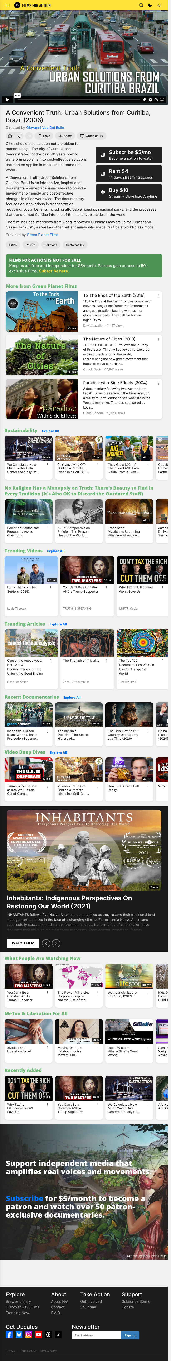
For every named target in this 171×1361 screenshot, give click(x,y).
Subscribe (24, 1198)
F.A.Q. (56, 1313)
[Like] (9, 136)
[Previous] (46, 943)
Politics (30, 245)
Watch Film (23, 943)
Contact (57, 1307)
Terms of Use (28, 1350)
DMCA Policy (49, 1350)
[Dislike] (20, 136)
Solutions (51, 245)
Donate (128, 1307)
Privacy (10, 1350)
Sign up (130, 1335)
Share (68, 136)
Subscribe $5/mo (136, 1301)
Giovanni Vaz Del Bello (45, 127)
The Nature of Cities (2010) (109, 339)
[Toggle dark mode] (150, 5)
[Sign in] (159, 5)
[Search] (141, 5)
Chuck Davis (92, 369)
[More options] (158, 296)
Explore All (50, 430)
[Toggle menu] (7, 5)
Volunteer (88, 1307)
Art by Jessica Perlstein (146, 1255)
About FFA (59, 1301)
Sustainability (75, 245)
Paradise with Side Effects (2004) (115, 382)
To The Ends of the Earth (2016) (114, 295)
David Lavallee (93, 326)
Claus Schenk (93, 413)
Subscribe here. (54, 271)
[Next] (56, 943)
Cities (13, 245)
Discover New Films (22, 1307)
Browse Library (18, 1301)
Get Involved (91, 1301)
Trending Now (17, 1313)
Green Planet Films (43, 235)
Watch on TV (94, 136)
